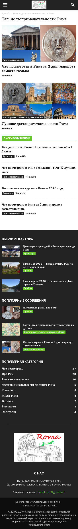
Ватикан (7, 401)
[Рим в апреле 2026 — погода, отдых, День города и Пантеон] (11, 285)
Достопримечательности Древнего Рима (23, 117)
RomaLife (7, 75)
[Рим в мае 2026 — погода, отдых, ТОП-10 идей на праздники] (11, 268)
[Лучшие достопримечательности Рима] (39, 101)
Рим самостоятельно (13, 60)
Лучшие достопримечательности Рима (35, 123)
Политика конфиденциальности (39, 505)
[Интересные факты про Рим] (11, 312)
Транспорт (8, 156)
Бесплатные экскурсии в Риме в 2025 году (33, 188)
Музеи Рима (10, 395)
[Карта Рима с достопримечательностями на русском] (11, 329)
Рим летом (9, 406)
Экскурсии (8, 193)
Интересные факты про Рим (39, 307)
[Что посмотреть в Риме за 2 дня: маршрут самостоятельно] (39, 43)
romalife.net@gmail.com (51, 492)
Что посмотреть (12, 368)
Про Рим (28, 270)
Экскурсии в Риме (17, 138)
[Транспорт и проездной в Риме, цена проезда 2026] (11, 251)
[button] (73, 5)
